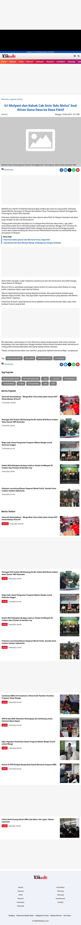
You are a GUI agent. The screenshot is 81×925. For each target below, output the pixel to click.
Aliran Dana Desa (14, 358)
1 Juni (45, 379)
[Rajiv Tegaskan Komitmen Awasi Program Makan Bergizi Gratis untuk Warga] (69, 750)
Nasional (13, 62)
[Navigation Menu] (78, 56)
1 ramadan (55, 379)
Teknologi (71, 62)
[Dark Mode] (75, 56)
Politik (21, 62)
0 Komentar (8, 170)
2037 (53, 383)
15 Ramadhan (8, 383)
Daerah (4, 62)
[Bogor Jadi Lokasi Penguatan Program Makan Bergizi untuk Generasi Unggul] (69, 451)
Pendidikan (61, 62)
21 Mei (21, 383)
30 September (33, 383)
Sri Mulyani (59, 358)
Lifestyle (60, 902)
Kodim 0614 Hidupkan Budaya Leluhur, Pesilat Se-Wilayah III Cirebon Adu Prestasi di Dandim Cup (27, 466)
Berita (5, 578)
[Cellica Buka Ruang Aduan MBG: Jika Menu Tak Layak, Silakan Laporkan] (69, 828)
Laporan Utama (16, 99)
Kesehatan (40, 62)
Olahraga (60, 895)
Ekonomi (30, 62)
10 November (69, 379)
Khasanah (50, 62)
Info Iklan (67, 915)
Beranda (4, 99)
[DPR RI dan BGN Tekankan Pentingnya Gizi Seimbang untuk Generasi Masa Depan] (69, 727)
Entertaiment (60, 898)
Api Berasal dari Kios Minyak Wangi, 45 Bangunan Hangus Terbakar (32, 243)
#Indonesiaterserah (11, 379)
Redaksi (4, 114)
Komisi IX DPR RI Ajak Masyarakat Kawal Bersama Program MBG (29, 764)
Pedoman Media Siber (25, 915)
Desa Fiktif (29, 358)
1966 (45, 383)
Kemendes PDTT (44, 358)
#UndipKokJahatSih (31, 379)
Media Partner (56, 915)
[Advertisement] (40, 15)
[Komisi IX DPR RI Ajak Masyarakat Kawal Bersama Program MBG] (69, 773)
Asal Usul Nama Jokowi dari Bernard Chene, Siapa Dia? (27, 240)
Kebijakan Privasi (42, 915)
